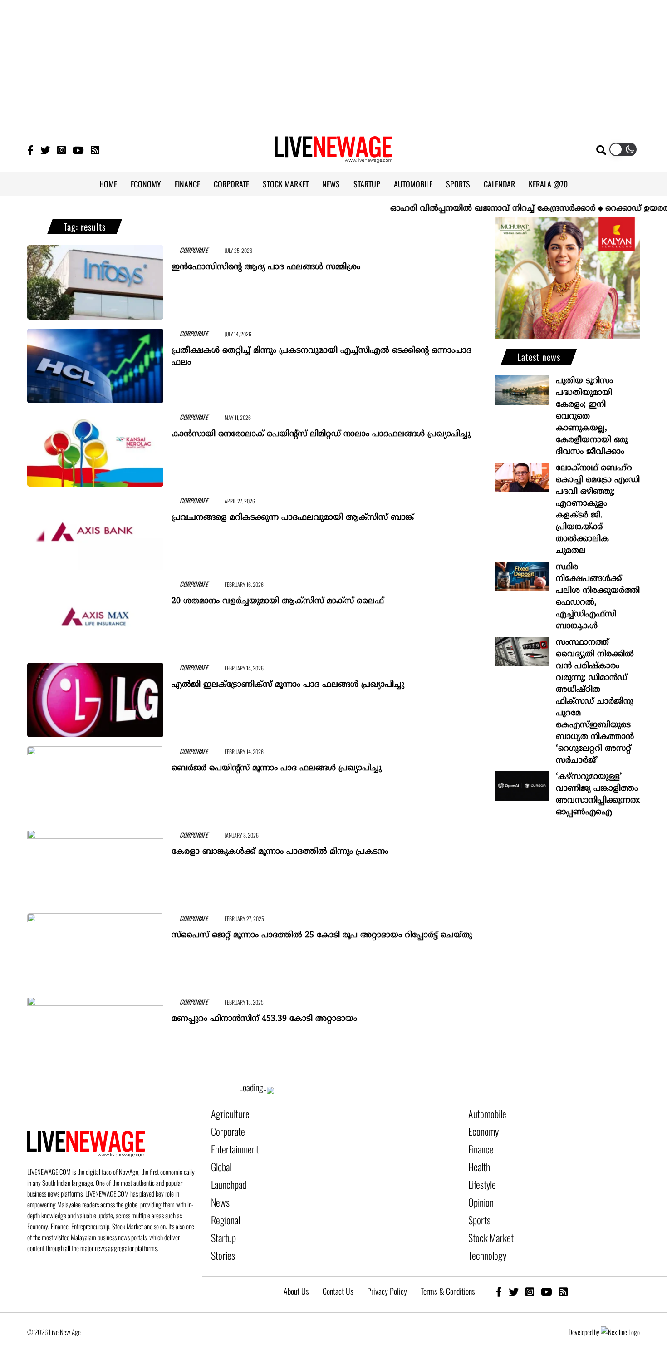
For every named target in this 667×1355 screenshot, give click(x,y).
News (218, 1190)
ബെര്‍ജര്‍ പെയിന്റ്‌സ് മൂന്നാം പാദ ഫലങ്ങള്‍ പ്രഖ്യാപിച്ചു (277, 764)
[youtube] (546, 1270)
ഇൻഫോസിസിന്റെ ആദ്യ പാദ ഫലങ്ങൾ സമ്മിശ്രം (266, 263)
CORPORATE (231, 183)
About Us (296, 1270)
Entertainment (230, 1144)
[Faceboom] (30, 149)
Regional (223, 1206)
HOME (108, 183)
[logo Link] (333, 157)
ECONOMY (146, 183)
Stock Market (486, 1221)
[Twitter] (45, 149)
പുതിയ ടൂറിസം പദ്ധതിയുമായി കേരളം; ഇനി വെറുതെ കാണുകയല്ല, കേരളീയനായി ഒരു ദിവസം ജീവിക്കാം (592, 416)
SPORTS (458, 183)
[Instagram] (61, 149)
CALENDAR (499, 183)
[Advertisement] (333, 63)
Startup (221, 1221)
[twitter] (514, 1270)
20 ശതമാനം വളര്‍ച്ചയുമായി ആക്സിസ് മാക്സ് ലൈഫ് (278, 597)
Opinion (478, 1190)
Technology (483, 1237)
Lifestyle (480, 1175)
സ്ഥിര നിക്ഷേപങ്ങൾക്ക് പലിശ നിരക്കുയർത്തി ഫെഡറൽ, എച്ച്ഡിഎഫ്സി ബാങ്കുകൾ (598, 596)
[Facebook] (498, 1270)
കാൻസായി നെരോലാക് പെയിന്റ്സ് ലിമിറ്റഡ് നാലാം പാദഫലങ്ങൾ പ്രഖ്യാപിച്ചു (321, 430)
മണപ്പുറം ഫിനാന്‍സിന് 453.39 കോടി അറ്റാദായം (264, 1015)
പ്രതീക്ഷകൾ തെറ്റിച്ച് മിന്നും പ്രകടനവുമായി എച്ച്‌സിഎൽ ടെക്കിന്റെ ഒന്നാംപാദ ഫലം (321, 352)
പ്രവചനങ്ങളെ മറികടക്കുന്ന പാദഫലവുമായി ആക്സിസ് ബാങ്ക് (293, 513)
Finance (478, 1144)
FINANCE (187, 183)
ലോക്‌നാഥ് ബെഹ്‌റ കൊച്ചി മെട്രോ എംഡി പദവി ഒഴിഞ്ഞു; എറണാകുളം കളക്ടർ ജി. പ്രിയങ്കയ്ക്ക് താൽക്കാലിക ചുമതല (598, 509)
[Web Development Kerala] (620, 1311)
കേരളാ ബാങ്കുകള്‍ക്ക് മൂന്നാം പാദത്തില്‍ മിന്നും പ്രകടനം (280, 848)
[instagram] (529, 1270)
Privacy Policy (387, 1270)
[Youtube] (78, 149)
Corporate (224, 1128)
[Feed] (563, 1270)
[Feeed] (95, 149)
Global (219, 1159)
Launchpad (225, 1175)
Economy (480, 1128)
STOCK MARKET (286, 183)
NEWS (331, 183)
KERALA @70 (548, 183)
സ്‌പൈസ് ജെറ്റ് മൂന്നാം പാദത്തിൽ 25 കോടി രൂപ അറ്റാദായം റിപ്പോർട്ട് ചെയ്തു (322, 931)
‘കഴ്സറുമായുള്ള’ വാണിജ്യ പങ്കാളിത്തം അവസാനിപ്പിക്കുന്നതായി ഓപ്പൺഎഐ (598, 795)
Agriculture (226, 1113)
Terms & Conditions (448, 1270)
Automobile (484, 1113)
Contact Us (338, 1270)
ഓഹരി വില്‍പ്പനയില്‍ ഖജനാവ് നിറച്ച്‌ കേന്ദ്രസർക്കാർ (465, 208)
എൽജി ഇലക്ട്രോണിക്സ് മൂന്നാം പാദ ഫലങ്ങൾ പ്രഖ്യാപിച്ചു (288, 680)
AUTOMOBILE (413, 183)
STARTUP (366, 183)
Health (477, 1159)
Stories (221, 1237)
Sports (477, 1206)
